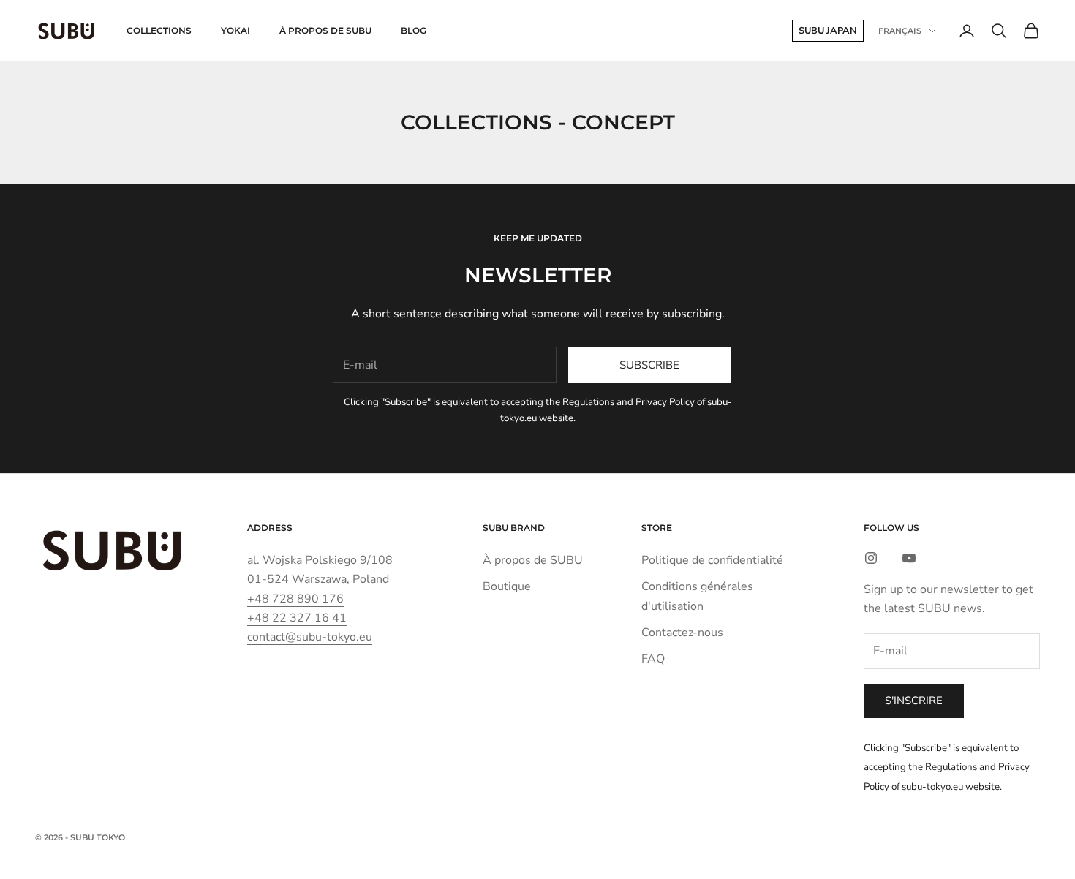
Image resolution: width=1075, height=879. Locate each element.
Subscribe (649, 365)
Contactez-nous (682, 633)
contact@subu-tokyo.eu (309, 637)
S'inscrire (914, 700)
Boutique (507, 586)
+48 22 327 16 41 (297, 618)
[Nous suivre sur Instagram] (871, 558)
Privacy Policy (665, 402)
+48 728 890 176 (295, 599)
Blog (413, 30)
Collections (159, 30)
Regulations (588, 402)
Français (899, 31)
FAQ (653, 659)
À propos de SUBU (325, 30)
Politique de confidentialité (712, 560)
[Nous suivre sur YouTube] (909, 558)
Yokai (235, 30)
